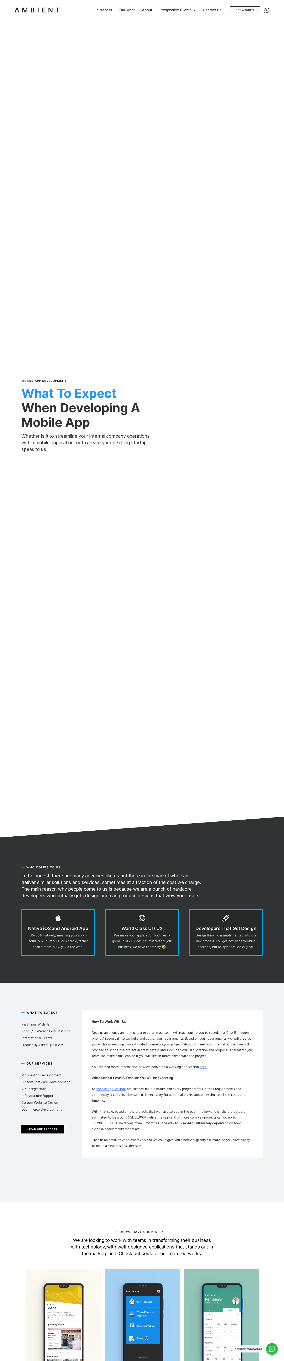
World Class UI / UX (142, 928)
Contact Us (212, 10)
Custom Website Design (39, 1103)
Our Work (127, 10)
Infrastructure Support (38, 1096)
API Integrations (33, 1089)
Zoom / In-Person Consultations (45, 1031)
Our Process (102, 10)
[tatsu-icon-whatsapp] (266, 10)
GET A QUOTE (245, 10)
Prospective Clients (175, 10)
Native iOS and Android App (58, 928)
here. (203, 1067)
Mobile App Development (41, 1075)
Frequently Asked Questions (42, 1045)
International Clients (36, 1038)
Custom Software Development (45, 1082)
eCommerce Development (41, 1110)
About (147, 10)
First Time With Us (35, 1024)
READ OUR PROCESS (42, 1129)
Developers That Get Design (225, 928)
